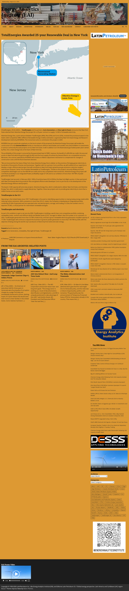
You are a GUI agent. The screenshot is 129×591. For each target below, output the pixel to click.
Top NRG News (99, 345)
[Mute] (26, 581)
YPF (124, 515)
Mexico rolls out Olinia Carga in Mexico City (103, 302)
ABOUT (11, 27)
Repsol (123, 510)
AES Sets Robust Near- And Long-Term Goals (44, 275)
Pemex (93, 510)
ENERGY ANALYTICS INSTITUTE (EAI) (10, 280)
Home (4, 27)
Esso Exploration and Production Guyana (103, 499)
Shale (105, 513)
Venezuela (19, 273)
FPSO (101, 502)
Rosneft (93, 513)
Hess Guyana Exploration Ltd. (105, 505)
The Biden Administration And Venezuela (72, 275)
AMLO (93, 486)
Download (122, 96)
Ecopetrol (116, 494)
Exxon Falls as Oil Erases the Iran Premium (103, 390)
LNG (92, 507)
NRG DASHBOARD (67, 27)
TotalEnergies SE (45, 231)
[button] (16, 574)
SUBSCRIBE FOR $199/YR (90, 27)
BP (102, 486)
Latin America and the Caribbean (11, 271)
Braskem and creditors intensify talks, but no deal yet (106, 294)
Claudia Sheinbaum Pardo (110, 489)
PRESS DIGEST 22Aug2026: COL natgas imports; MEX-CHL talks (109, 255)
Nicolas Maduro (100, 507)
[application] (16, 574)
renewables (23, 231)
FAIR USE (56, 27)
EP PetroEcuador (96, 497)
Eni (122, 494)
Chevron (112, 486)
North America (13, 228)
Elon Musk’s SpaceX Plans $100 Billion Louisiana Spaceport (108, 382)
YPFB (92, 518)
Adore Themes (28, 589)
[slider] (14, 580)
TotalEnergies (95, 515)
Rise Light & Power (33, 231)
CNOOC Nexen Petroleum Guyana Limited (103, 491)
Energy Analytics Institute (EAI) (20, 11)
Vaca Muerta (117, 515)
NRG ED (48, 27)
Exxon (119, 499)
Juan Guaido (119, 505)
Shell (111, 513)
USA (20, 228)
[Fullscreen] (29, 581)
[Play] (3, 581)
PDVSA (123, 507)
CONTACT (78, 27)
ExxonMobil (94, 502)
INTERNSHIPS (39, 27)
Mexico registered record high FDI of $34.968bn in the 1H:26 (108, 222)
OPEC (117, 507)
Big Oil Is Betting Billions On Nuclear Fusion (103, 374)
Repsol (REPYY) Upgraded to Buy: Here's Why (104, 419)
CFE (106, 486)
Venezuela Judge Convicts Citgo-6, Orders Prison (15, 276)
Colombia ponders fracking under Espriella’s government (107, 241)
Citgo (123, 486)
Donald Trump (107, 494)
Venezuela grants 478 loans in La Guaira (102, 252)
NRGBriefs (111, 507)
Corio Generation (12, 231)
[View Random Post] (122, 26)
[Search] (126, 26)
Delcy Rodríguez (96, 494)
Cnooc (122, 489)
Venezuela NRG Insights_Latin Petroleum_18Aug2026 (104, 96)
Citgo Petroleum (96, 489)
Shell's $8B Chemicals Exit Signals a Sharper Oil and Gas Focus (109, 422)
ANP (98, 486)
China (118, 486)
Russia (100, 513)
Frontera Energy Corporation (113, 502)
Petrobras (100, 510)
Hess (92, 505)
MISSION (19, 27)
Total (116, 513)
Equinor (105, 497)
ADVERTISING (28, 27)
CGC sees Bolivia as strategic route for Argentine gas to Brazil (109, 244)
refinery (107, 510)
